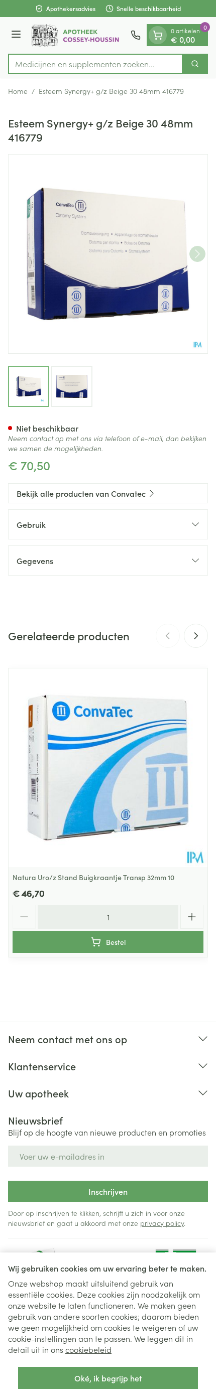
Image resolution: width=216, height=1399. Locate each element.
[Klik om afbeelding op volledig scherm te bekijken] (108, 254)
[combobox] (95, 64)
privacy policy (162, 1223)
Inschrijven (108, 1191)
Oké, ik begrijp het (108, 1377)
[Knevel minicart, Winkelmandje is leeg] (158, 35)
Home (18, 91)
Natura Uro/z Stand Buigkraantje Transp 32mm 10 (93, 877)
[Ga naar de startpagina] (77, 35)
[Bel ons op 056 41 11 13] (136, 35)
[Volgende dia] (196, 636)
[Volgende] (197, 254)
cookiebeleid (88, 1349)
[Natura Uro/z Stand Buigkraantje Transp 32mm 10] (108, 767)
